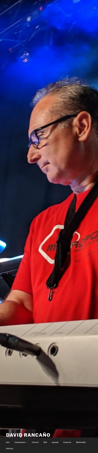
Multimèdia (81, 442)
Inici (8, 442)
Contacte (67, 442)
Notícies (9, 448)
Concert (35, 442)
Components (20, 442)
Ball (45, 442)
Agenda (55, 442)
